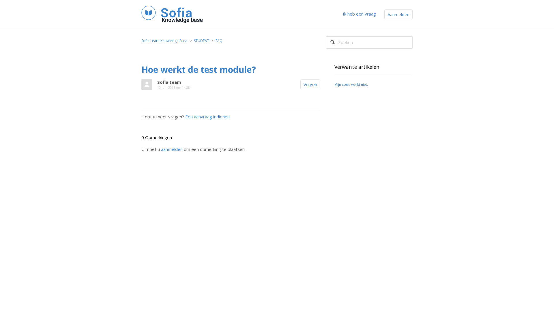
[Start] (173, 14)
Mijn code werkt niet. (351, 84)
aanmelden (172, 149)
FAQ (219, 40)
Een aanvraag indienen (207, 117)
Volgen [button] (310, 84)
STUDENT (201, 40)
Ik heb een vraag (359, 14)
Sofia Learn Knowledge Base (164, 40)
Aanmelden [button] (398, 14)
